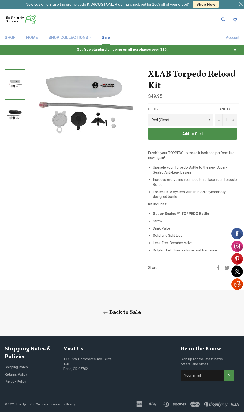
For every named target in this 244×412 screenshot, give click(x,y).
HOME (32, 37)
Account (232, 37)
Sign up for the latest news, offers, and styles (202, 361)
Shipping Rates (16, 367)
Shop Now (205, 4)
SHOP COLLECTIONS (68, 37)
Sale (106, 37)
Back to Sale (124, 313)
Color (153, 109)
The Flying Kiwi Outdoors (32, 404)
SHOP (10, 37)
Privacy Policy (15, 381)
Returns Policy (16, 374)
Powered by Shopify (62, 404)
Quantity (222, 109)
